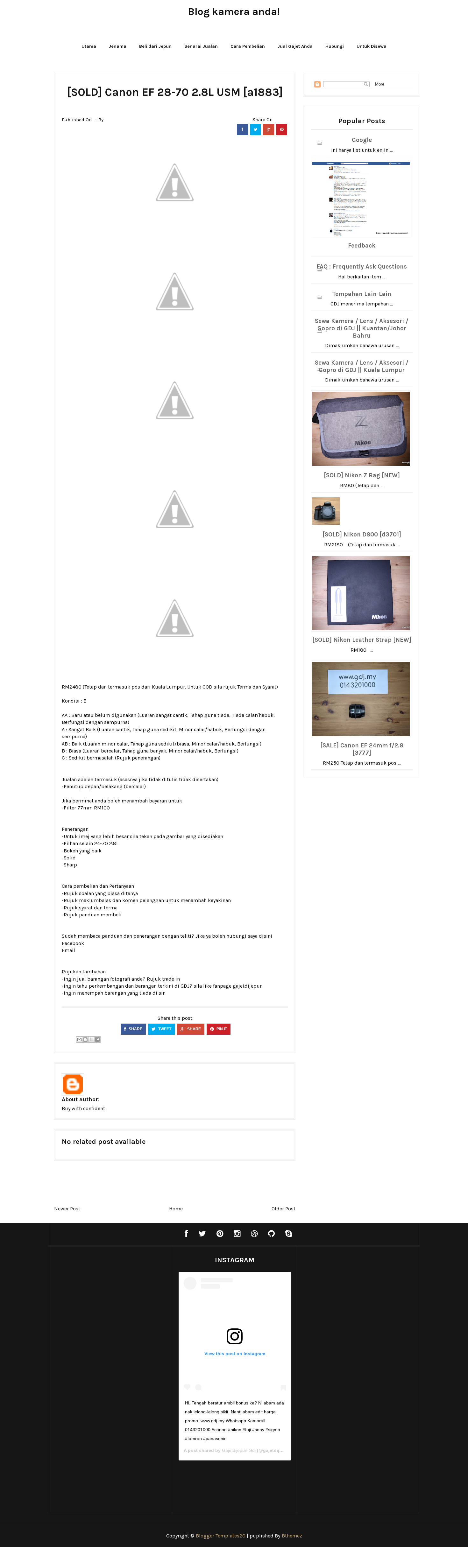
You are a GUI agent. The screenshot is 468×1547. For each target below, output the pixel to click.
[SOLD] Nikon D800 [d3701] (362, 534)
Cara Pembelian (247, 46)
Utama (89, 46)
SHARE (135, 1029)
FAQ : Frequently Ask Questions (361, 266)
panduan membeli (100, 915)
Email (68, 950)
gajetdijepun (248, 986)
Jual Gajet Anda (295, 46)
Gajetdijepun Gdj (239, 1450)
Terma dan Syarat (256, 687)
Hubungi (334, 46)
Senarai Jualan (201, 46)
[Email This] (79, 1039)
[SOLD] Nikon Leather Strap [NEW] (361, 639)
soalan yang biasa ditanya (108, 893)
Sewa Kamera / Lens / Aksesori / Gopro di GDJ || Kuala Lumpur (361, 366)
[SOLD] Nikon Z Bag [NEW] (362, 475)
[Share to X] (91, 1039)
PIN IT (221, 1029)
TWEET (164, 1029)
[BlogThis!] (85, 1039)
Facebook (73, 943)
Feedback (361, 245)
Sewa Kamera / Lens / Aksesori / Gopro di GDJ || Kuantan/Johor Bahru (361, 328)
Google (362, 140)
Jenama (117, 46)
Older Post (283, 1209)
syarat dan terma (98, 908)
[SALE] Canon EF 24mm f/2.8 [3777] (361, 749)
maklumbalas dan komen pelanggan (121, 900)
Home (176, 1209)
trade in (171, 979)
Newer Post (67, 1209)
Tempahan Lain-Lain (361, 294)
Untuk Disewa (371, 46)
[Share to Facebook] (97, 1039)
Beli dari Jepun (155, 46)
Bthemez (292, 1536)
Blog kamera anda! (234, 12)
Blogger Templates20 (220, 1536)
